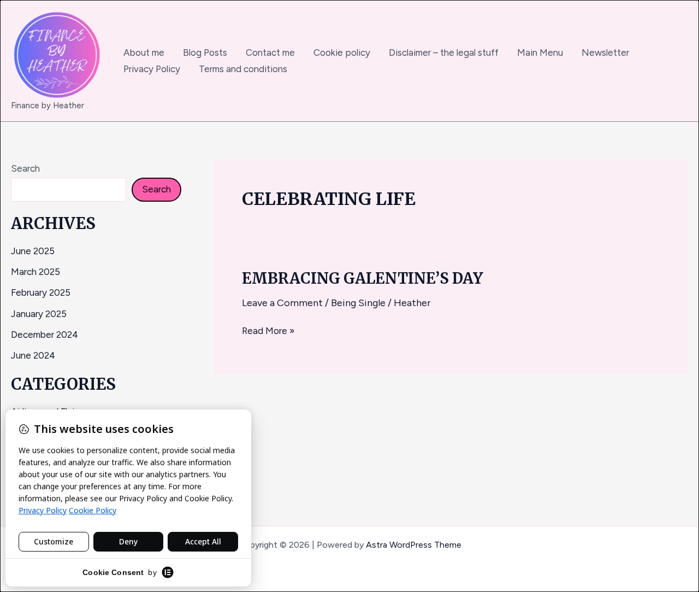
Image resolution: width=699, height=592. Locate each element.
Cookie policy (341, 52)
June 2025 (33, 250)
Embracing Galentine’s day (362, 278)
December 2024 (44, 334)
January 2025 (39, 313)
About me (143, 52)
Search (25, 168)
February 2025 (40, 292)
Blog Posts (205, 52)
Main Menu (540, 52)
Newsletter (605, 52)
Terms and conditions (243, 68)
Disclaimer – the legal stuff (444, 52)
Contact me (270, 52)
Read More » (268, 330)
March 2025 (35, 271)
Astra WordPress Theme (413, 545)
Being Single (358, 303)
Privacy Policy (151, 68)
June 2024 (33, 355)
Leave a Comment (282, 303)
